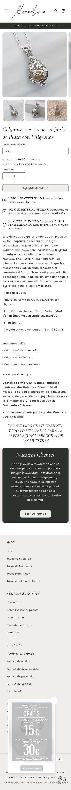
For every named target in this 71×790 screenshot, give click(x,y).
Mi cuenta (13, 602)
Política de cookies (19, 684)
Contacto (13, 632)
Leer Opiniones (35, 514)
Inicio (10, 551)
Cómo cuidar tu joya (18, 357)
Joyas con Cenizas (19, 558)
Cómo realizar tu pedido (20, 350)
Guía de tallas (16, 617)
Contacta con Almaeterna (22, 364)
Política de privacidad (21, 676)
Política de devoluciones (23, 669)
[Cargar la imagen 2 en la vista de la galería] (35, 110)
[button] (6, 11)
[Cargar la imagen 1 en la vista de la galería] (13, 110)
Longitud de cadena (13, 144)
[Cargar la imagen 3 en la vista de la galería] (57, 110)
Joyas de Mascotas (19, 566)
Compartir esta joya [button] (19, 374)
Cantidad (8, 169)
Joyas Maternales (18, 573)
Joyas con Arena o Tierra (23, 581)
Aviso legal (14, 691)
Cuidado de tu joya (19, 625)
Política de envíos (18, 661)
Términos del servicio (20, 654)
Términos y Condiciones (50, 777)
